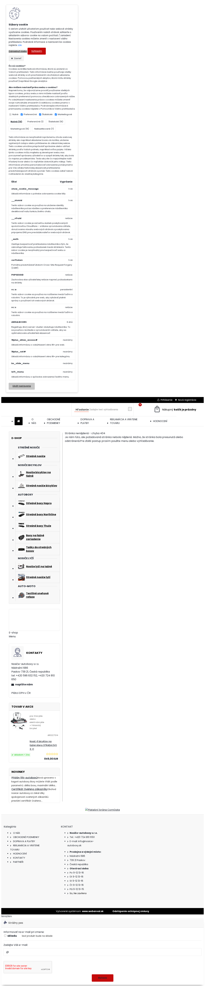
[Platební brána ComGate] (102, 810)
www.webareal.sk (92, 911)
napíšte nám (24, 684)
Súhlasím (36, 51)
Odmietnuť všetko (18, 51)
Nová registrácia (187, 400)
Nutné (15, 114)
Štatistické (47, 114)
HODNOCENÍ (160, 421)
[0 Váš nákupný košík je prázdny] (175, 410)
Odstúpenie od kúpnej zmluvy (130, 911)
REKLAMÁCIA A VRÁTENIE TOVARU (123, 421)
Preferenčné (30, 114)
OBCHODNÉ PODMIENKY (53, 421)
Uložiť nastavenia (21, 386)
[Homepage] (19, 421)
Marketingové (65, 114)
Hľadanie (82, 409)
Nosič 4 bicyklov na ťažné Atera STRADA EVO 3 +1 (43, 745)
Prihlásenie (166, 400)
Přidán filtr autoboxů (24, 777)
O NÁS (34, 421)
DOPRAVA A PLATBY (87, 421)
